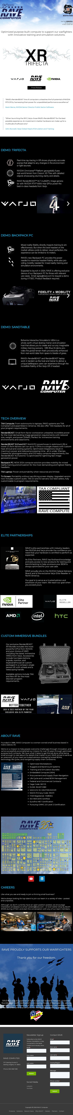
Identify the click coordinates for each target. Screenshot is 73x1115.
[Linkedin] (42, 879)
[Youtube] (31, 879)
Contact (61, 1111)
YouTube (29, 1088)
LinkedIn (29, 1086)
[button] (36, 88)
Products (12, 1111)
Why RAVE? (39, 1111)
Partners (54, 1111)
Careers (47, 1111)
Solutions (20, 1111)
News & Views (29, 1111)
